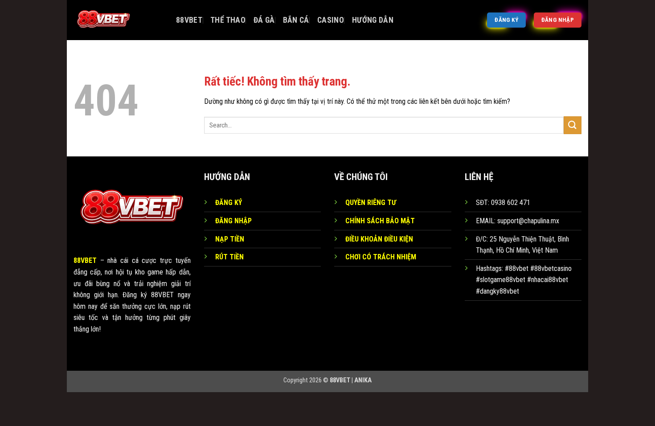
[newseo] (118, 20)
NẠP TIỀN (229, 239)
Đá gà (264, 20)
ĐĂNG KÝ (228, 202)
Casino (330, 20)
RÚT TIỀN (229, 257)
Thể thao (228, 20)
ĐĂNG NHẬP (233, 221)
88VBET (189, 20)
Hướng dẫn (372, 20)
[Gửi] (572, 125)
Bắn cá (296, 20)
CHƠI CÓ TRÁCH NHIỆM (380, 257)
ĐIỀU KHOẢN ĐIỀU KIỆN (379, 239)
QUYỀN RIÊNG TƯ (370, 202)
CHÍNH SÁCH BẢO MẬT (380, 221)
